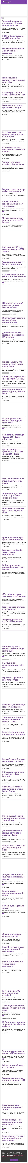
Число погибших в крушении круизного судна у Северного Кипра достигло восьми (12, 23)
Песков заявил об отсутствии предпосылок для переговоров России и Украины (12, 788)
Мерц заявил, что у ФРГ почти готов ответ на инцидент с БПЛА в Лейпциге (13, 249)
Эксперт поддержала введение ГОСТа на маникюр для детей (12, 620)
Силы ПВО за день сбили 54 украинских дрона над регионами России (13, 391)
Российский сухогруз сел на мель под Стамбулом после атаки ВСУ (13, 189)
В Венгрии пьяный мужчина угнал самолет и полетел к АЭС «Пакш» (13, 377)
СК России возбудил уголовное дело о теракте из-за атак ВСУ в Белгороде (13, 219)
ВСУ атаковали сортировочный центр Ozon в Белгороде (12, 678)
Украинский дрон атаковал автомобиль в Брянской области (13, 162)
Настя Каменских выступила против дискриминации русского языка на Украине (13, 134)
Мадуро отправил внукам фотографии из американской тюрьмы (12, 1106)
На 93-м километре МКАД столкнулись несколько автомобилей (11, 992)
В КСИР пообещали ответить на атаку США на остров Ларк (13, 36)
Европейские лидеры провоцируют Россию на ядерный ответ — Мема (13, 79)
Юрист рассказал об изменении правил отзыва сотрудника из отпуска (13, 510)
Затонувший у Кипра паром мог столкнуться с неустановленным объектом (13, 876)
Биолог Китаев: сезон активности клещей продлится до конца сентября (13, 480)
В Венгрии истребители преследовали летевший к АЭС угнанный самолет (12, 203)
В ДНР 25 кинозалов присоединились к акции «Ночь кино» (13, 664)
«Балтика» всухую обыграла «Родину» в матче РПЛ (11, 935)
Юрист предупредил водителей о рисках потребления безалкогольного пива (13, 319)
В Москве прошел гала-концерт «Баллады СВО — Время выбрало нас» (13, 436)
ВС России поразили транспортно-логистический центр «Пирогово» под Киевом (14, 1023)
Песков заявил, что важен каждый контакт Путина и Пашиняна (13, 705)
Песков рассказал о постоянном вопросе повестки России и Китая (13, 733)
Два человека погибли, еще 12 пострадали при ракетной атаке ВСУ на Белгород (13, 334)
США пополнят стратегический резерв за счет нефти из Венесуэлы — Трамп (12, 305)
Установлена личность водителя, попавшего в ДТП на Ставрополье (13, 1052)
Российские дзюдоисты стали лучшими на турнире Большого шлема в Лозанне (12, 363)
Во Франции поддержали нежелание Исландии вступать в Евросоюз (13, 567)
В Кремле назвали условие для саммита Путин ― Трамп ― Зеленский (13, 773)
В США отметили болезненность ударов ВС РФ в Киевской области (14, 275)
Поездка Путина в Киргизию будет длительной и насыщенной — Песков (13, 847)
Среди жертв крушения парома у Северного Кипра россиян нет (13, 262)
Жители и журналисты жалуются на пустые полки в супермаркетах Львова (13, 1007)
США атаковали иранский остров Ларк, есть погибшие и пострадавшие (13, 50)
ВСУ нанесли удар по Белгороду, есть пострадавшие (13, 1066)
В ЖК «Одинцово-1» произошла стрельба (13, 906)
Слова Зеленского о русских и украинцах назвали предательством (12, 963)
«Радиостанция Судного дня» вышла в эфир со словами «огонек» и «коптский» (12, 495)
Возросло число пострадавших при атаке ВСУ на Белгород (12, 106)
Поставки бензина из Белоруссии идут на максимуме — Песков (13, 760)
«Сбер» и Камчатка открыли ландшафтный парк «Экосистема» (14, 595)
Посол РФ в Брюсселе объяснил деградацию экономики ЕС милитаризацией (13, 948)
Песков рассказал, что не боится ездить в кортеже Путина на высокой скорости (13, 1138)
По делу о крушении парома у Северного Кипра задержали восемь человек (12, 420)
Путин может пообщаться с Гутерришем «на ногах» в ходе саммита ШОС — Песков (12, 451)
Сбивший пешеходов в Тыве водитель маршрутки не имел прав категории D (12, 1121)
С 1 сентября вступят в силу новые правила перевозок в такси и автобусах (13, 149)
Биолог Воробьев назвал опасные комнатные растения (13, 607)
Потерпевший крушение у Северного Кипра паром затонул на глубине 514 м (13, 648)
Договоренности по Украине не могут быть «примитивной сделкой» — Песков (12, 719)
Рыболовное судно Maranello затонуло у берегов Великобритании (12, 552)
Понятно (14, 1160)
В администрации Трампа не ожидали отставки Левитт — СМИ (13, 93)
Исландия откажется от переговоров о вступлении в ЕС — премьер (13, 892)
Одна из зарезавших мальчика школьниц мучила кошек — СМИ (13, 1078)
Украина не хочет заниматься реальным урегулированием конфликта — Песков (12, 832)
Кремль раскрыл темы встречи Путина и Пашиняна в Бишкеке (12, 538)
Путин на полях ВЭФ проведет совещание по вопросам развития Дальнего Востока (13, 817)
